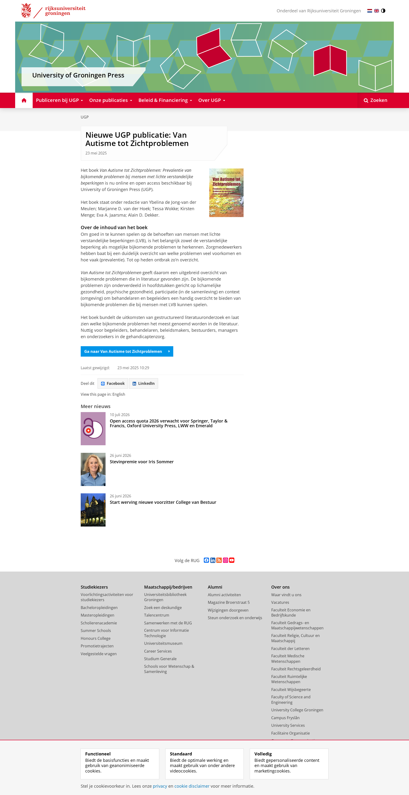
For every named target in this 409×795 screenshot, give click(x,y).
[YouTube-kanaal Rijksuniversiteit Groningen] (231, 560)
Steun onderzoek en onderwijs (235, 617)
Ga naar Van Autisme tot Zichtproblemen (123, 351)
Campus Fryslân (285, 717)
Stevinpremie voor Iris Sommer (142, 461)
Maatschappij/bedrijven (168, 587)
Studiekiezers (94, 587)
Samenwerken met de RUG (168, 623)
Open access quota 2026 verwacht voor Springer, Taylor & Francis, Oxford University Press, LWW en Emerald (168, 423)
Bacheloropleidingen (99, 607)
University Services (288, 725)
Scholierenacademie (99, 623)
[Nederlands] (369, 11)
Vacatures (280, 602)
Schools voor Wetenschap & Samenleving (169, 669)
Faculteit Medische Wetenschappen (287, 658)
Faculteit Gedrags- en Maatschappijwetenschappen (297, 625)
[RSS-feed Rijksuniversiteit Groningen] (219, 560)
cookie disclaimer (191, 786)
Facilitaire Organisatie (290, 733)
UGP (85, 117)
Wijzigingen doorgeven (228, 610)
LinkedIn (146, 383)
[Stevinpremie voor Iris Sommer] (93, 469)
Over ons (280, 587)
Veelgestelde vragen (99, 653)
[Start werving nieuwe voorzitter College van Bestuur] (93, 510)
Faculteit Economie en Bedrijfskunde (291, 612)
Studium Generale (160, 658)
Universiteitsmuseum (163, 643)
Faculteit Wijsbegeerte (291, 689)
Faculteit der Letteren (290, 648)
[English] (376, 11)
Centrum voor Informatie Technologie (166, 633)
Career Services (158, 651)
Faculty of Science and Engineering (291, 699)
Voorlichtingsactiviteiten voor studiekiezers (107, 597)
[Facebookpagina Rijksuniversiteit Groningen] (206, 560)
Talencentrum (156, 615)
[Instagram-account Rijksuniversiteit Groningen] (225, 560)
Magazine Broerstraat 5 (229, 602)
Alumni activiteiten (224, 594)
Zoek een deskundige (163, 607)
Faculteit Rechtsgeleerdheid (296, 669)
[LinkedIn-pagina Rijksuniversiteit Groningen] (212, 560)
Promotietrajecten (97, 646)
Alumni (215, 587)
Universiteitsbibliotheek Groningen (165, 597)
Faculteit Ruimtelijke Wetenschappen (289, 679)
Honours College (96, 638)
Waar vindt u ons (286, 594)
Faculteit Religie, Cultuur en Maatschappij (295, 638)
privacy (160, 786)
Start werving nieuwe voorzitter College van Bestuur (163, 502)
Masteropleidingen (97, 615)
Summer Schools (96, 630)
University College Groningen (297, 710)
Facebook (116, 383)
